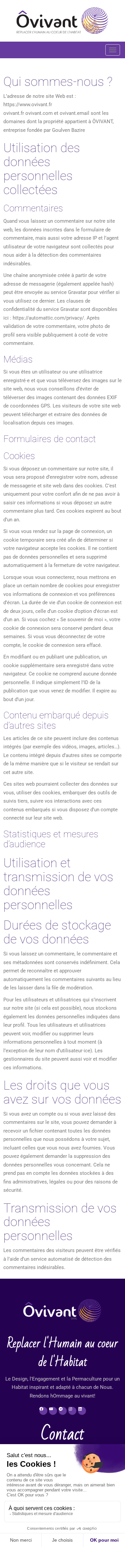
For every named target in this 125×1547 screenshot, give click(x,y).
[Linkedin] (82, 1411)
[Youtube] (53, 1411)
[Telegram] (63, 1411)
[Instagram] (72, 1411)
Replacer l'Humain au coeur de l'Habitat (62, 1353)
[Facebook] (43, 1411)
